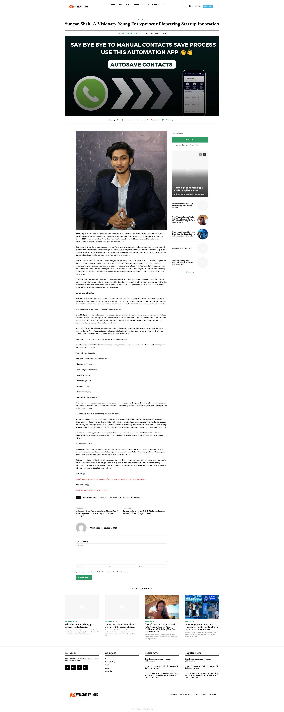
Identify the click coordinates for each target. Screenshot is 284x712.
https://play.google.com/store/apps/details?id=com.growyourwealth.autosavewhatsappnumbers (111, 479)
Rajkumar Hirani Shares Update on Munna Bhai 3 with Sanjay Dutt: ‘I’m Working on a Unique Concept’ (97, 513)
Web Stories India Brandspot (183, 194)
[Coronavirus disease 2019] (202, 248)
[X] (79, 667)
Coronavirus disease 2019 (181, 248)
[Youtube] (85, 667)
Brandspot (142, 20)
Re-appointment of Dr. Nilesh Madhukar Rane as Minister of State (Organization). (144, 512)
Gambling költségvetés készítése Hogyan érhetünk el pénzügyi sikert (182, 262)
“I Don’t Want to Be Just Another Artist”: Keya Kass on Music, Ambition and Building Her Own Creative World (183, 220)
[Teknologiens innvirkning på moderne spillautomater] (190, 173)
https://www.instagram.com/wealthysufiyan (91, 490)
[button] (163, 4)
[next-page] (204, 154)
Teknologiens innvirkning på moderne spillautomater (188, 189)
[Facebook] (67, 667)
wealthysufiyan (136, 497)
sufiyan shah (113, 497)
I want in (189, 140)
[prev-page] (200, 154)
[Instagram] (73, 667)
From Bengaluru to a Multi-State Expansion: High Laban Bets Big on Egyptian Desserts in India (183, 234)
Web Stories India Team (131, 33)
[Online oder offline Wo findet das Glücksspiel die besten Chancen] (202, 205)
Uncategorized (71, 621)
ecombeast (102, 497)
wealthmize (124, 497)
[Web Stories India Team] (81, 528)
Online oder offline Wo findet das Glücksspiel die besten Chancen (182, 205)
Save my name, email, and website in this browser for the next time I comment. (103, 572)
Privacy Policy (194, 145)
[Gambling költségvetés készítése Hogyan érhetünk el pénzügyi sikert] (202, 262)
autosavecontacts (89, 497)
